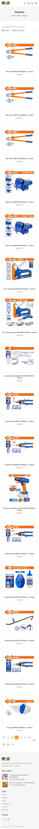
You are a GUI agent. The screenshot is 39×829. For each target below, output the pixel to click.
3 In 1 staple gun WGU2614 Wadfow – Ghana (19, 289)
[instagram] (8, 819)
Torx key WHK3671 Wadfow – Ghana (19, 728)
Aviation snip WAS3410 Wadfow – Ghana (19, 554)
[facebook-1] (4, 819)
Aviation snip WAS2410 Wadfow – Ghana (19, 465)
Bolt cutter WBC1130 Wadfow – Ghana (19, 159)
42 (34, 740)
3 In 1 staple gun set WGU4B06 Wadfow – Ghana (19, 332)
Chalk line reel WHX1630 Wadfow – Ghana (19, 597)
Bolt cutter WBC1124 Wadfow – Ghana (19, 115)
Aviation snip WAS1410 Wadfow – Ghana (19, 421)
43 (4, 744)
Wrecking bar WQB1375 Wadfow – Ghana (19, 641)
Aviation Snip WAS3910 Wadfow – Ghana (19, 684)
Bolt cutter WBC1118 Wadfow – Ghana (19, 72)
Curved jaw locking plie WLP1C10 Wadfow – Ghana (19, 377)
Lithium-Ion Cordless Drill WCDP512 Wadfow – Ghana (19, 509)
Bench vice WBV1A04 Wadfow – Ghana (19, 202)
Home (13, 16)
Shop (18, 16)
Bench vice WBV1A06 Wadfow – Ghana (19, 246)
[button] (36, 3)
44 (8, 744)
